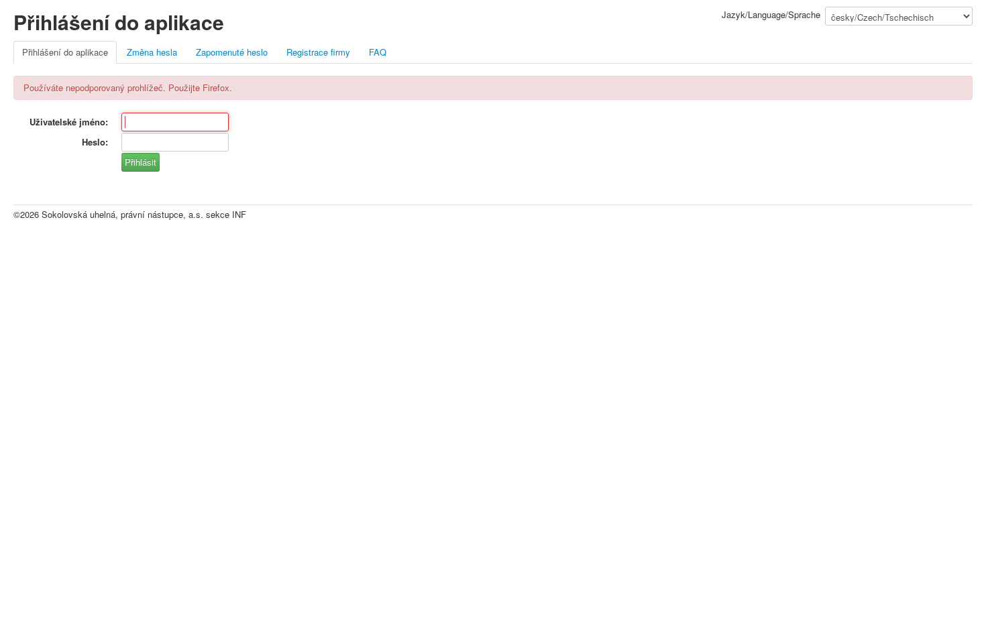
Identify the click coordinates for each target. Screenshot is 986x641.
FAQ (377, 52)
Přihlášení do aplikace (65, 52)
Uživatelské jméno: (69, 121)
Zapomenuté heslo (232, 52)
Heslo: (95, 141)
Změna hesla (152, 52)
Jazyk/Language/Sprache (771, 14)
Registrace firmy (318, 52)
